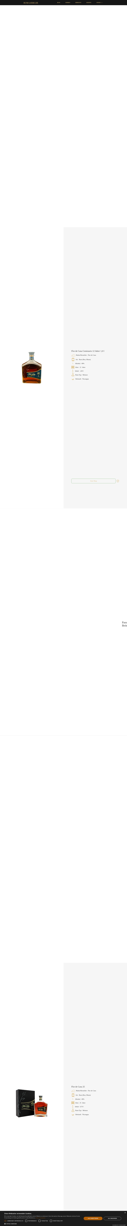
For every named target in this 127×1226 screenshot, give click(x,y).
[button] (99, 2)
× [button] (125, 1212)
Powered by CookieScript (119, 1225)
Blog (58, 2)
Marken (67, 2)
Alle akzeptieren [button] (93, 1218)
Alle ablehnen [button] (112, 1218)
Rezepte (88, 2)
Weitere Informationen (40, 1217)
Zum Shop (93, 663)
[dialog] (63, 1218)
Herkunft (78, 2)
